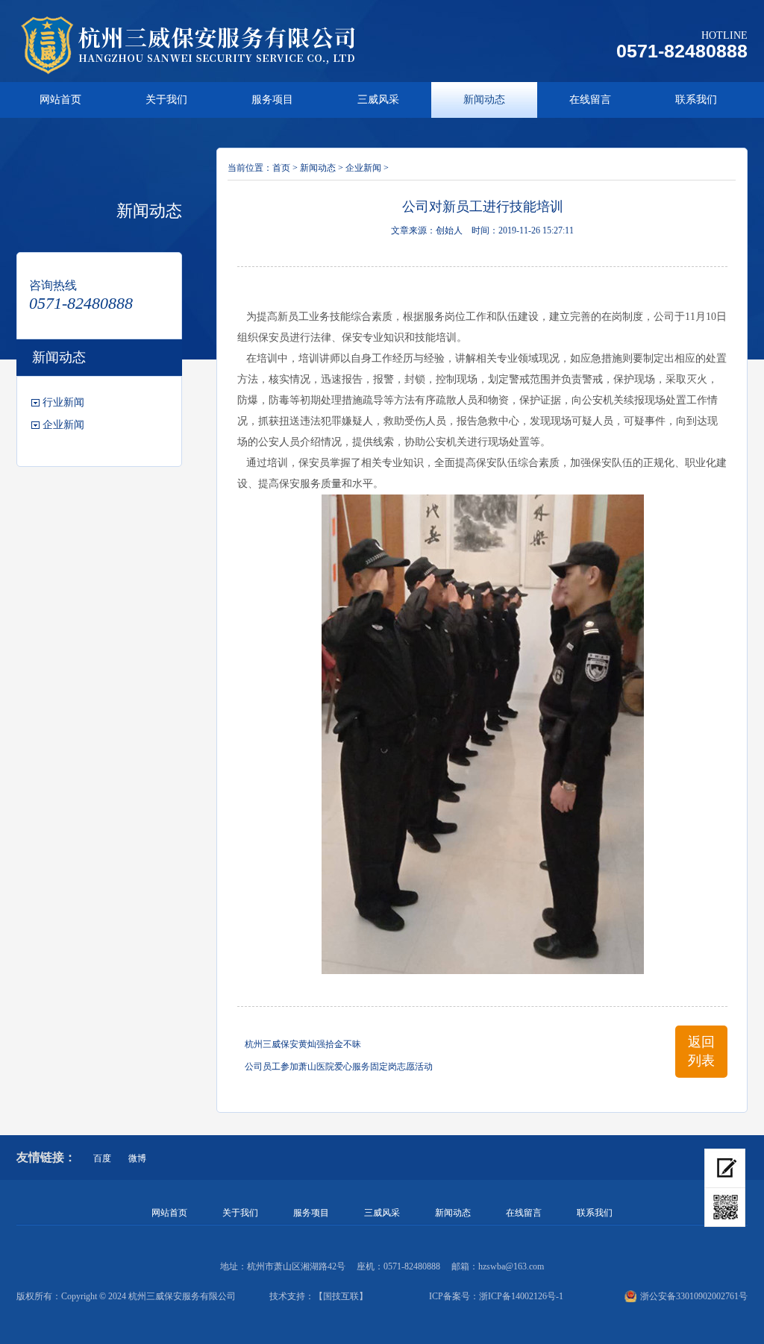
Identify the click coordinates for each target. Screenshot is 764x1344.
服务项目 (272, 99)
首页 (281, 168)
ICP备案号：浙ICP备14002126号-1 (496, 1296)
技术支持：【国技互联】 (318, 1296)
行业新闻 (63, 402)
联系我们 (696, 99)
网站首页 (60, 99)
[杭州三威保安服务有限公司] (205, 45)
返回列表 (701, 1051)
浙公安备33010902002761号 (694, 1296)
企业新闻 (63, 424)
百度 (102, 1158)
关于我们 (166, 99)
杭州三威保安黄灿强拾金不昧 (303, 1044)
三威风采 (378, 99)
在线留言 (590, 99)
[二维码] (724, 1207)
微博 (137, 1158)
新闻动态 (484, 99)
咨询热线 (53, 285)
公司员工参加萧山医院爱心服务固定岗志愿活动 (339, 1066)
